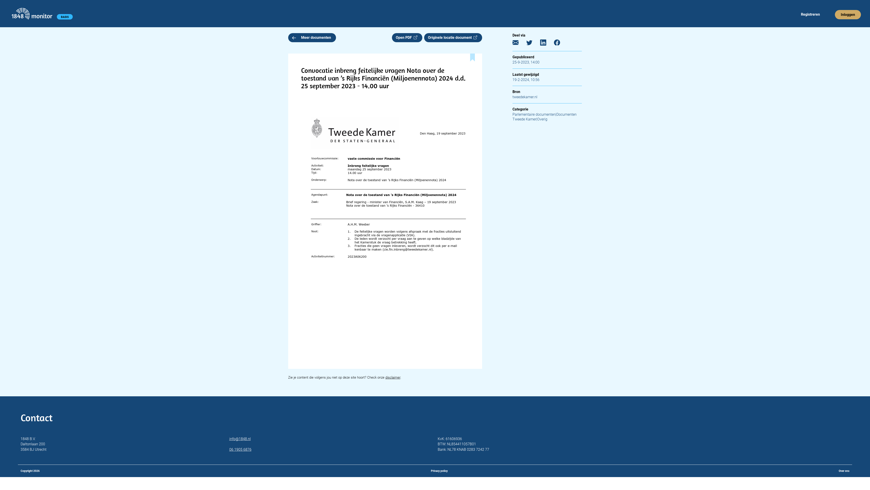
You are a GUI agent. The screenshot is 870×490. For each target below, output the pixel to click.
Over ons (844, 471)
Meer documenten (316, 37)
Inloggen (848, 14)
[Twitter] (532, 44)
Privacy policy (439, 471)
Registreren (810, 14)
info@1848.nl (240, 439)
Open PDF (405, 37)
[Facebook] (560, 44)
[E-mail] (518, 44)
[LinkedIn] (546, 44)
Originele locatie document (451, 37)
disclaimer (392, 377)
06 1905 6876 (240, 449)
